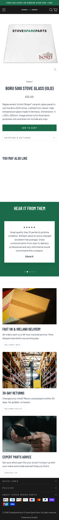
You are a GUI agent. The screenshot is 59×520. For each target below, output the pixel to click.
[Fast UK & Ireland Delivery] (29, 306)
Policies (8, 488)
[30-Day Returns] (29, 370)
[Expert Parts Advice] (29, 434)
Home (29, 81)
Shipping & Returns (17, 137)
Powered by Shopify (29, 517)
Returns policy (13, 409)
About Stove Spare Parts (19, 494)
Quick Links (10, 481)
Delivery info (12, 345)
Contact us (11, 473)
